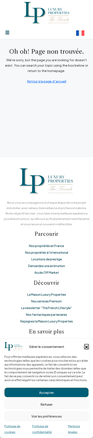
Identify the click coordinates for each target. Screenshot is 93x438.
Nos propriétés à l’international (46, 252)
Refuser (46, 404)
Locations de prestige (46, 259)
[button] (86, 346)
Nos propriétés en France (46, 246)
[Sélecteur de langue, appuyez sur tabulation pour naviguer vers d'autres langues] (80, 33)
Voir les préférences (46, 416)
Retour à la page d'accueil (46, 81)
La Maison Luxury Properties (46, 294)
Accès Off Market (46, 272)
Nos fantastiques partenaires (46, 314)
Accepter (46, 392)
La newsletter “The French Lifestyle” (46, 308)
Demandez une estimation (46, 266)
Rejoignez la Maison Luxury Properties (46, 321)
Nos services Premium (46, 301)
